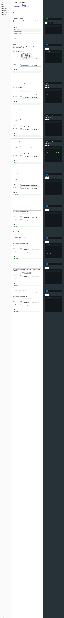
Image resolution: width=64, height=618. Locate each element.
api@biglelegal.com (17, 6)
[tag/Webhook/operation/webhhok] (12, 44)
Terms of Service (26, 6)
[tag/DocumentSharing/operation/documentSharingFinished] (12, 290)
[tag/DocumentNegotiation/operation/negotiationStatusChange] (12, 173)
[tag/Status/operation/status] (12, 18)
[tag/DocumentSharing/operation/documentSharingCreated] (12, 237)
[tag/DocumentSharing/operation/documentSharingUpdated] (12, 263)
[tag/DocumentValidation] (12, 199)
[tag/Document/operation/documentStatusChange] (12, 83)
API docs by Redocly (6, 617)
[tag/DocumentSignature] (12, 109)
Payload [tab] (47, 87)
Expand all (55, 53)
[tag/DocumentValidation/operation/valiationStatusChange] (12, 205)
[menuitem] (5, 3)
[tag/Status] (12, 12)
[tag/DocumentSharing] (12, 231)
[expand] (47, 222)
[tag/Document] (12, 77)
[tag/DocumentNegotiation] (12, 167)
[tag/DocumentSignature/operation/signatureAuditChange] (12, 141)
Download (24, 4)
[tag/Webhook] (12, 38)
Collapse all (59, 53)
